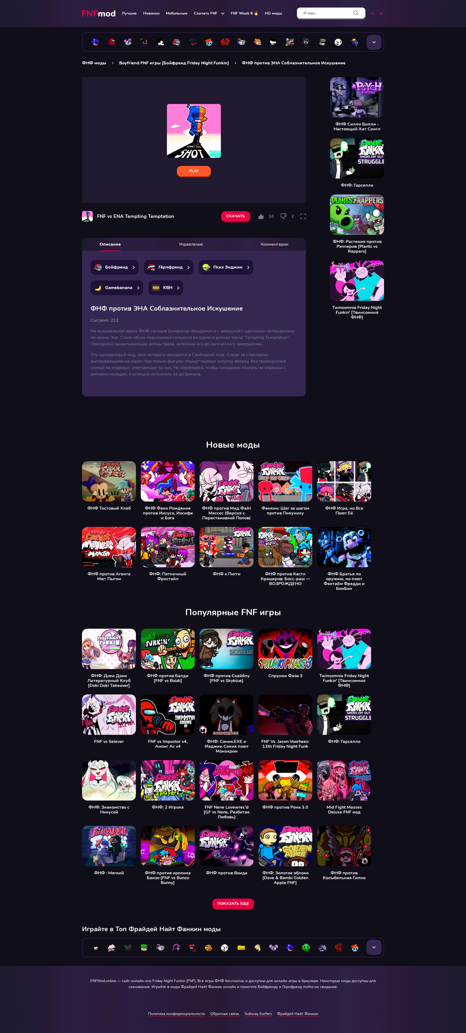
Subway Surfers (258, 1013)
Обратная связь (224, 1013)
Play (194, 170)
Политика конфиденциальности (176, 1013)
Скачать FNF (205, 13)
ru (372, 13)
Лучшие (129, 13)
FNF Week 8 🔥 (244, 13)
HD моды (273, 13)
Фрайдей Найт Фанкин (297, 1013)
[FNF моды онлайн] (99, 13)
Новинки (151, 13)
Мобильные (176, 13)
